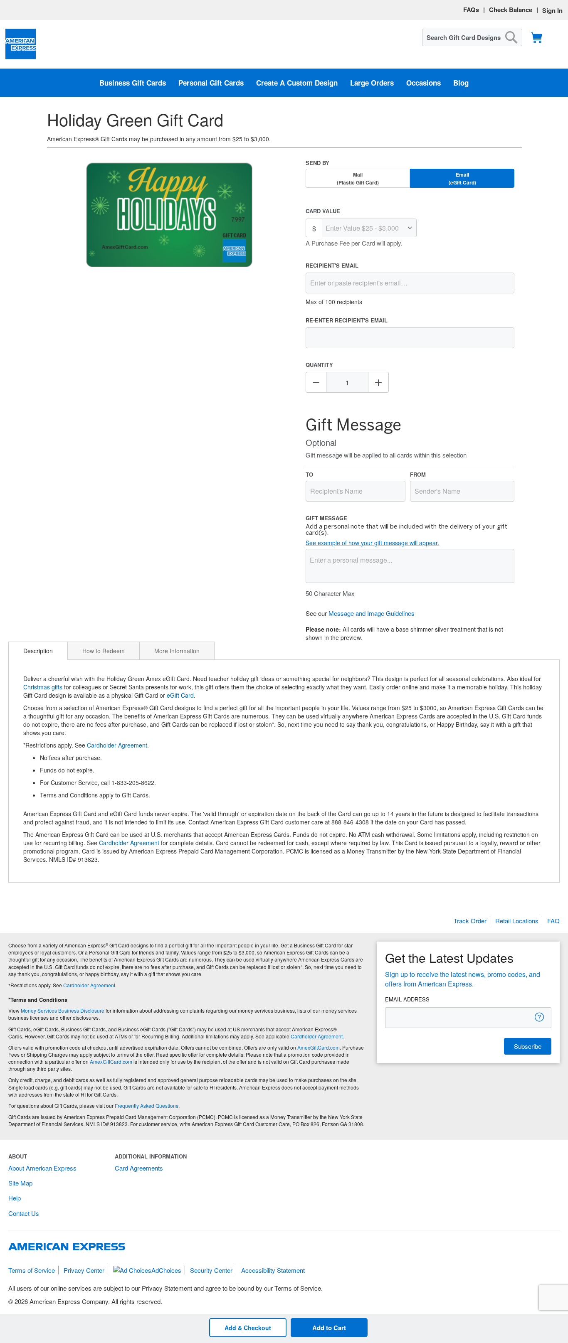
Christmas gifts (42, 687)
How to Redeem (103, 651)
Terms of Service (31, 1270)
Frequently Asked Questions (146, 1105)
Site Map (20, 1182)
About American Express (42, 1167)
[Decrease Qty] (316, 382)
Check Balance (510, 9)
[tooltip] (540, 1017)
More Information (177, 651)
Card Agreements (139, 1167)
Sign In (552, 10)
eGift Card (180, 695)
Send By (317, 163)
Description (38, 651)
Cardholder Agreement (117, 745)
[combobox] (472, 37)
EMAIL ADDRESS (407, 999)
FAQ (553, 920)
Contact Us (23, 1213)
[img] (169, 215)
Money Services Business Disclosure (62, 1010)
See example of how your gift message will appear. (372, 543)
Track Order (470, 920)
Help (14, 1197)
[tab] (38, 651)
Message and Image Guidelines (371, 613)
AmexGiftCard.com (318, 1047)
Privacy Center (84, 1270)
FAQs (471, 9)
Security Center (211, 1270)
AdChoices (166, 1270)
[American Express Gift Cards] (21, 44)
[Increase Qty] (378, 382)
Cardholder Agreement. (317, 1036)
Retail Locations (516, 920)
